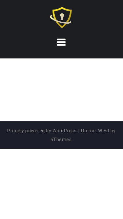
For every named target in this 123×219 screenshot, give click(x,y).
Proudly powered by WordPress (41, 130)
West (103, 130)
